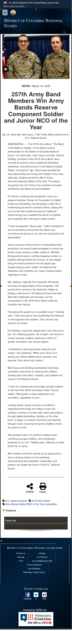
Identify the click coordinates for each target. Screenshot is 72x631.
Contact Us (20, 553)
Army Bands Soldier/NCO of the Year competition (31, 504)
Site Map (20, 557)
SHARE (30, 491)
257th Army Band (41, 500)
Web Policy (27, 572)
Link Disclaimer (34, 569)
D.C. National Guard (16, 500)
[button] (15, 6)
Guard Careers (39, 572)
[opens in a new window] (27, 594)
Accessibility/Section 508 (42, 561)
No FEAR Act (42, 557)
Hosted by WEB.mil (34, 610)
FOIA (21, 561)
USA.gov (42, 553)
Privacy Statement (34, 565)
